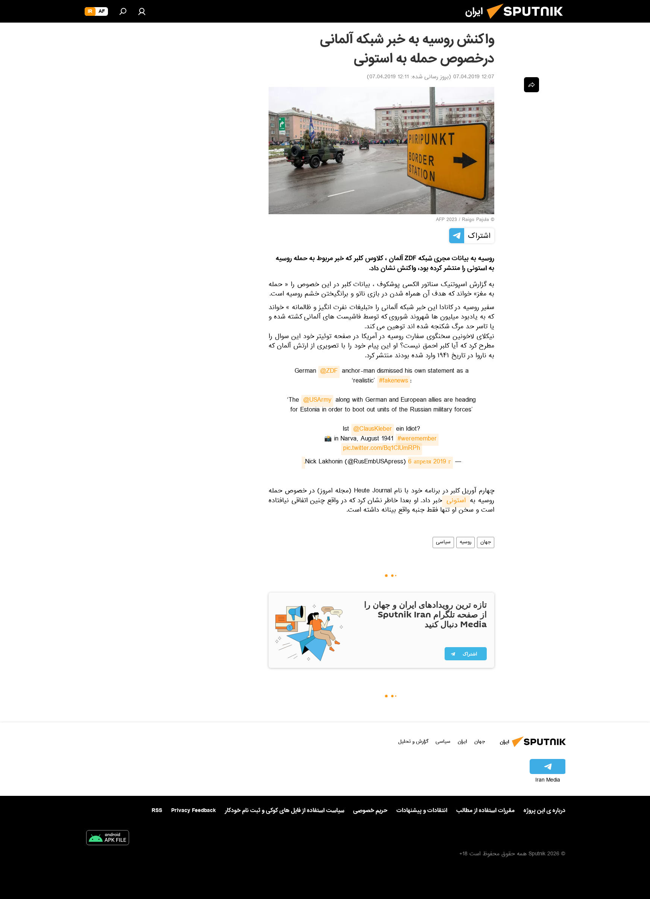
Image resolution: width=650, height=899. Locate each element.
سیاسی (443, 542)
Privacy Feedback (193, 810)
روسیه (465, 542)
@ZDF (329, 372)
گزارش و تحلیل (413, 741)
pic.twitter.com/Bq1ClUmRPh (381, 449)
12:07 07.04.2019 (473, 77)
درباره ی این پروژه (544, 810)
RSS (157, 810)
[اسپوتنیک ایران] (528, 22)
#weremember (417, 440)
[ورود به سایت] (141, 11)
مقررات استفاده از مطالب (485, 810)
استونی (456, 501)
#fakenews (393, 382)
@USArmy (317, 401)
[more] (531, 84)
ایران (462, 741)
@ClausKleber (372, 430)
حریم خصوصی (370, 810)
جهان (485, 542)
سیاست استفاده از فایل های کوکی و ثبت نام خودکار (284, 810)
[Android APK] (107, 839)
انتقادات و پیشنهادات (421, 810)
